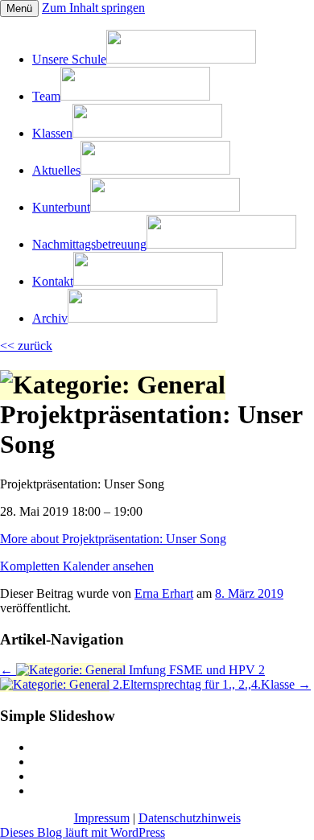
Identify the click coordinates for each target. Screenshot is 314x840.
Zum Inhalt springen (93, 7)
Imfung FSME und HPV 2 (132, 670)
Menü (19, 8)
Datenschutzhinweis (189, 818)
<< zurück (26, 345)
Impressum (102, 818)
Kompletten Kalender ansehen (77, 566)
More (113, 539)
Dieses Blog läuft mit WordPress (82, 832)
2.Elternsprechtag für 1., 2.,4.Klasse (210, 684)
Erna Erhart (163, 593)
